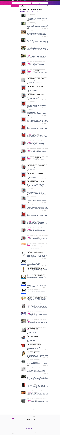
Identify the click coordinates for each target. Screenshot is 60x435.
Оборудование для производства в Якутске (43, 296)
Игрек (28, 249)
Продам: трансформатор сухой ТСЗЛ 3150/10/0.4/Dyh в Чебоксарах (35, 236)
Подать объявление (24, 0)
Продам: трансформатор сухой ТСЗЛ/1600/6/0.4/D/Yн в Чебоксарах (35, 78)
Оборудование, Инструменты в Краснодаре (36, 140)
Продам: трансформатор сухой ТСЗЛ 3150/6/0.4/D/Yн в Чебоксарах (35, 189)
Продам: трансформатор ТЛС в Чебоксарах (32, 328)
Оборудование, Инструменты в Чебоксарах (36, 251)
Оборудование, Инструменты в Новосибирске (37, 148)
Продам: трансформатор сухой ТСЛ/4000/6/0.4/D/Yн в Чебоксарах (35, 70)
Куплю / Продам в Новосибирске (30, 148)
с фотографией (37, 11)
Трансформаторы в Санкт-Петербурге (37, 204)
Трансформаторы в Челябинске (32, 14)
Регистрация (47, 0)
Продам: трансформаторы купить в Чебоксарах (33, 352)
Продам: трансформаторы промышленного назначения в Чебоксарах (36, 312)
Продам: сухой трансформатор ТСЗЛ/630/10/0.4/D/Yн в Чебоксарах (35, 141)
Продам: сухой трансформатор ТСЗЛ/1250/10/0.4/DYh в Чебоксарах (35, 110)
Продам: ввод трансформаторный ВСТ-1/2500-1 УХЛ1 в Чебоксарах (35, 268)
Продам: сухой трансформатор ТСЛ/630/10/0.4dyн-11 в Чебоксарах (35, 157)
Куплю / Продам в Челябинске (29, 53)
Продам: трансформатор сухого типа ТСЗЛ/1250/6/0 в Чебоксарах (35, 149)
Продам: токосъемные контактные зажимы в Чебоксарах (34, 320)
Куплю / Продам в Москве (29, 243)
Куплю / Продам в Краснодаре (29, 140)
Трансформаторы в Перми (29, 93)
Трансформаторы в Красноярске (33, 180)
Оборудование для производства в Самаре (43, 164)
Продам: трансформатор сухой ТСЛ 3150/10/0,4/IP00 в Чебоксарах (35, 181)
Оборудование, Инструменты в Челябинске (36, 53)
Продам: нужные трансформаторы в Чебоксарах (33, 23)
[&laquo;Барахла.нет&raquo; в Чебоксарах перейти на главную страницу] (13, 0)
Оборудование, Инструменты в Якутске (35, 296)
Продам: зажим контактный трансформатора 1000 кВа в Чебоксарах (36, 297)
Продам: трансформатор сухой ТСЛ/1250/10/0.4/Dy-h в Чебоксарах (35, 173)
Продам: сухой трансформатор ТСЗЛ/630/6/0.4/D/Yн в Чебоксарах (35, 165)
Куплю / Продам (22, 5)
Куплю (32, 11)
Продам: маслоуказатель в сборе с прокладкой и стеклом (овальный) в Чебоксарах (36, 252)
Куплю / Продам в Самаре (29, 164)
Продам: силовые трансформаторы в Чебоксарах (33, 336)
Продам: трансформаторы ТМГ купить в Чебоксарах (34, 399)
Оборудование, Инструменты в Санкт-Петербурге (38, 274)
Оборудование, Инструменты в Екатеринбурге (37, 235)
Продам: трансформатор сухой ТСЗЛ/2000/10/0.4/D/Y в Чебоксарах (35, 94)
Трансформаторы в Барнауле (30, 109)
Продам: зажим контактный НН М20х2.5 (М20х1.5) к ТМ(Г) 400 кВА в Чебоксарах (37, 275)
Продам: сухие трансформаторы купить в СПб (33, 391)
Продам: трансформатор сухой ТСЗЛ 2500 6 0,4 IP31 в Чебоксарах (35, 228)
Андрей (28, 258)
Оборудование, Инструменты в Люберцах (36, 61)
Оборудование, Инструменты (30, 5)
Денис (28, 67)
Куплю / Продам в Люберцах (29, 61)
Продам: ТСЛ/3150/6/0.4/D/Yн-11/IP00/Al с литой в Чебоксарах (35, 62)
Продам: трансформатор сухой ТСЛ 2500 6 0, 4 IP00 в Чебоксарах (35, 86)
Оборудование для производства (41, 5)
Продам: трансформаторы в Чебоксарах (32, 244)
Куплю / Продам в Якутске (29, 296)
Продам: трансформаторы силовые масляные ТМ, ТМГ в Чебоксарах (36, 360)
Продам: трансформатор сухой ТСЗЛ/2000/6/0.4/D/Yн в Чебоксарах (35, 197)
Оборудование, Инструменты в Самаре (35, 164)
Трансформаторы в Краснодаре (32, 172)
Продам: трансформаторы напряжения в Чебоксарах (34, 344)
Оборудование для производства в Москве (43, 243)
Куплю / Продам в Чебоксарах (29, 251)
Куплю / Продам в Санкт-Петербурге (30, 274)
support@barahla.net (29, 428)
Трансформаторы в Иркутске (30, 85)
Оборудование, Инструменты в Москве (35, 243)
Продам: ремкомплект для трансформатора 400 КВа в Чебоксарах (35, 290)
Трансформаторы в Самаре (29, 117)
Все (22, 11)
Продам (27, 11)
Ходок (28, 20)
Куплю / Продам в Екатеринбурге (30, 235)
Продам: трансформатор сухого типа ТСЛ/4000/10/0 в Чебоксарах (35, 102)
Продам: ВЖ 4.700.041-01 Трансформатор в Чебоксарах (34, 15)
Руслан (28, 317)
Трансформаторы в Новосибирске (33, 101)
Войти (44, 0)
